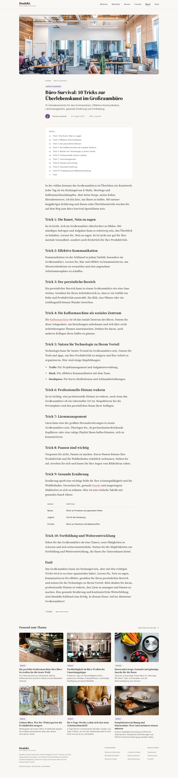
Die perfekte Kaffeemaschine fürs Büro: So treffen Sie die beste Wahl (40, 671)
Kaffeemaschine (59, 319)
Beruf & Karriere (60, 81)
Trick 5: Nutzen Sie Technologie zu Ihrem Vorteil (74, 151)
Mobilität (116, 4)
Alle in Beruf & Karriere (148, 628)
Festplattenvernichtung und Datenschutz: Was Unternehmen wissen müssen (136, 725)
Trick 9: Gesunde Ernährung (65, 167)
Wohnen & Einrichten (112, 752)
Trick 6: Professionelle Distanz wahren (70, 155)
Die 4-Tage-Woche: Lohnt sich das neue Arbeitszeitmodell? (88, 724)
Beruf (147, 4)
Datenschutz (152, 756)
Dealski (27, 4)
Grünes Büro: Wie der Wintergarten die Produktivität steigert (40, 724)
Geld (157, 4)
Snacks (96, 485)
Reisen (127, 4)
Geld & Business (134, 759)
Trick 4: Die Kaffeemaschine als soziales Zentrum (74, 147)
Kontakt (151, 759)
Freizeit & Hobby (134, 752)
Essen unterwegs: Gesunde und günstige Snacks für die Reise (137, 671)
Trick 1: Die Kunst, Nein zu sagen (67, 136)
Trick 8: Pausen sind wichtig (65, 163)
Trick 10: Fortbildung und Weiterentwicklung (72, 171)
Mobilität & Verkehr (112, 756)
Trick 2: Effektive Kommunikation (67, 140)
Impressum (152, 752)
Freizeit (137, 4)
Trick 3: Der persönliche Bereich (67, 144)
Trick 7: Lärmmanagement (64, 159)
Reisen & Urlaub (111, 759)
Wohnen (104, 4)
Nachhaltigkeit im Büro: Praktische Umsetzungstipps (86, 671)
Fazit (55, 174)
